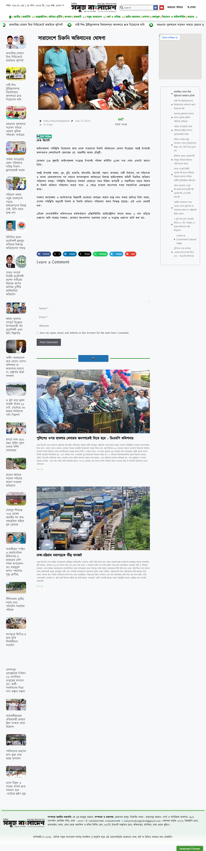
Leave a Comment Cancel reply (186, 239)
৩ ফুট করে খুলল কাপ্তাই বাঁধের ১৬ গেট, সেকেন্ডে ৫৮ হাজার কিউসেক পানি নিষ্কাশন (15, 407)
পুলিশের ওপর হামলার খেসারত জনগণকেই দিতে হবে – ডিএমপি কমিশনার (85, 438)
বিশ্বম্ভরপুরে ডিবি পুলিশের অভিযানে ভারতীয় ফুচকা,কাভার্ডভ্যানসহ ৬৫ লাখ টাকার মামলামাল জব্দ (15, 829)
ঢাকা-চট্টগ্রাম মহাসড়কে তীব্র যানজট (59, 555)
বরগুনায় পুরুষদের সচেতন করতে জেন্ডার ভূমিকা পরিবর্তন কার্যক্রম (140, 25)
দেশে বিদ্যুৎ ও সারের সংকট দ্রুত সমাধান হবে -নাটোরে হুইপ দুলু (16, 788)
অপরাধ (68, 17)
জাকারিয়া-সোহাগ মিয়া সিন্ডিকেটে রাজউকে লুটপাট (15, 57)
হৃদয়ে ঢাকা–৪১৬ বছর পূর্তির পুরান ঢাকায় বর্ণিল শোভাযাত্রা (15, 445)
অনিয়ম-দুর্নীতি (56, 17)
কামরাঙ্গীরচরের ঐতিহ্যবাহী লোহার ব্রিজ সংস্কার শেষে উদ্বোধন (15, 721)
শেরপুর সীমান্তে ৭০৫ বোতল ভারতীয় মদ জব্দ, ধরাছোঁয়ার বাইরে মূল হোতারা (15, 517)
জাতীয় (17, 17)
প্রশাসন (145, 17)
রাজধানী (77, 17)
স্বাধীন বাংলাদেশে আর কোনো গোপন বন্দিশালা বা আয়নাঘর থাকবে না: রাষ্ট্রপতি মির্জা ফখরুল (16, 367)
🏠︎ (10, 17)
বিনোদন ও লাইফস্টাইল (173, 17)
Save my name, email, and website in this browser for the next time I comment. (84, 333)
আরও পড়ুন (40, 469)
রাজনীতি (26, 17)
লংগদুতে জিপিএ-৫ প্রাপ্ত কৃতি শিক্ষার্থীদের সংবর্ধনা (16, 639)
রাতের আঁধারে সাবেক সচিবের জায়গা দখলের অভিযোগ (14, 480)
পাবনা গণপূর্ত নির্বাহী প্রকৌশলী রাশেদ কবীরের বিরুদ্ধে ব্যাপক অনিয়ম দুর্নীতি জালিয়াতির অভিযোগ (15, 284)
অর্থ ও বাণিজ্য (113, 17)
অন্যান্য (191, 17)
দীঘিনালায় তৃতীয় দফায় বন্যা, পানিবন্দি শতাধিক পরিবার (15, 604)
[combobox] (140, 7)
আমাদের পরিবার (175, 7)
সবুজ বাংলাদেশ (94, 17)
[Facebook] (155, 7)
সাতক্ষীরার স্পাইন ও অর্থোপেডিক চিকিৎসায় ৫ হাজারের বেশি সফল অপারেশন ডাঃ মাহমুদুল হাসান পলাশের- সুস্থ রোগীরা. (15, 562)
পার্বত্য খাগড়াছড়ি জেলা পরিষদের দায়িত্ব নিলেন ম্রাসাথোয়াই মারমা (15, 164)
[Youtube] (161, 7)
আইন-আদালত (133, 17)
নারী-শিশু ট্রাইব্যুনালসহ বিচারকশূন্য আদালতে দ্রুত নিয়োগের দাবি (57, 25)
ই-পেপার (192, 7)
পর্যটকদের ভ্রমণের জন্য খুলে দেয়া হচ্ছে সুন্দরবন (16, 755)
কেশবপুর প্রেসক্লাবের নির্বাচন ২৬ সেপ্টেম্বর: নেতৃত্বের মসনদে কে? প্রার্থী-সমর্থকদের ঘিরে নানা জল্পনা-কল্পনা (16, 681)
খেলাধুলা (156, 17)
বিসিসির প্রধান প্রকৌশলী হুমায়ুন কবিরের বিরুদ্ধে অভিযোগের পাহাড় (15, 242)
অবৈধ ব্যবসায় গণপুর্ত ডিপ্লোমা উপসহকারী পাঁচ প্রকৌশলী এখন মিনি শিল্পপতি (14, 326)
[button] (44, 254)
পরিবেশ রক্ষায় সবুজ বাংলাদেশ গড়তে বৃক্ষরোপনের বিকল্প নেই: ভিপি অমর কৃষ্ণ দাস (16, 204)
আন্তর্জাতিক (41, 17)
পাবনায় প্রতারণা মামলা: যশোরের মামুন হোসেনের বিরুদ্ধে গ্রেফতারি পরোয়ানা (86, 672)
